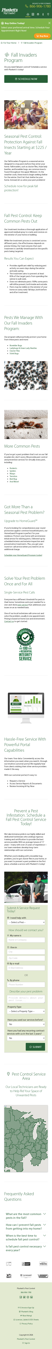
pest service (22, 604)
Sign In (27, 1343)
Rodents (13, 468)
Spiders (13, 470)
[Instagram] (27, 1297)
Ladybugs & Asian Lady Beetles (23, 348)
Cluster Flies (15, 350)
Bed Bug (13, 479)
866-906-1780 (26, 1292)
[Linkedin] (31, 1297)
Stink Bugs (14, 353)
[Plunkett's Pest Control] (9, 11)
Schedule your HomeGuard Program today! (23, 555)
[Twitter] (24, 1297)
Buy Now (44, 36)
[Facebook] (20, 1297)
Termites (13, 476)
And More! (14, 481)
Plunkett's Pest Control (26, 1339)
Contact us (9, 621)
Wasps (12, 473)
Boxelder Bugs (16, 345)
